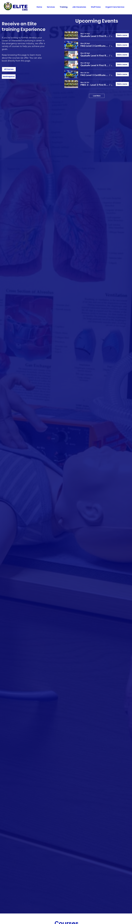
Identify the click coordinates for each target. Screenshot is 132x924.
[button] (9, 76)
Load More (96, 96)
